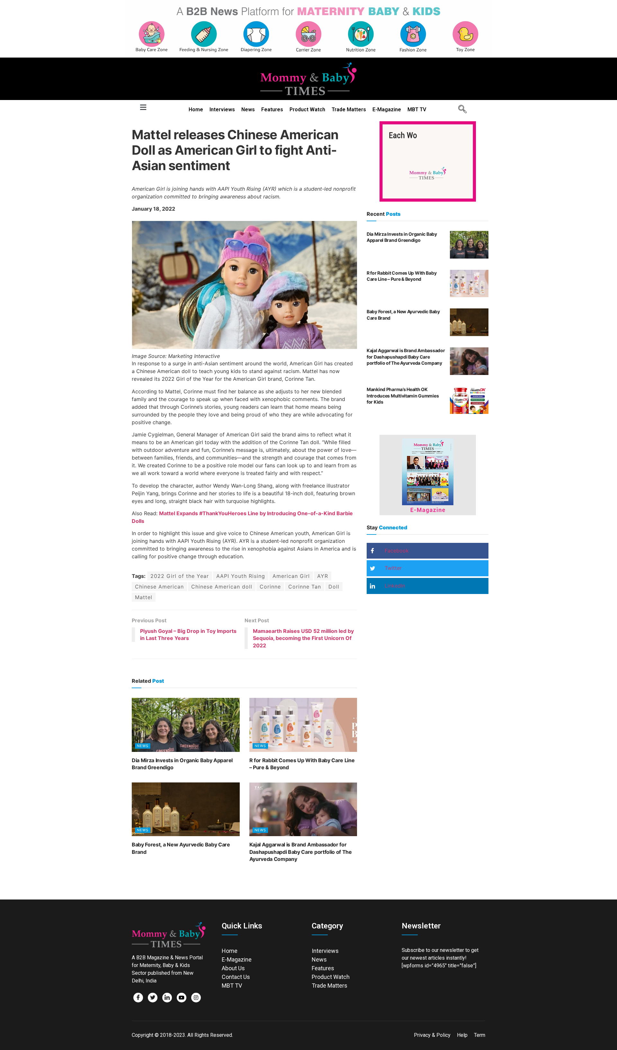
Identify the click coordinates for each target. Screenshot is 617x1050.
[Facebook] (138, 997)
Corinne (270, 586)
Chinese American (159, 586)
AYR (322, 576)
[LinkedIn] (167, 997)
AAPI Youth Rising (240, 576)
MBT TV (416, 109)
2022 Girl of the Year (179, 576)
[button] (143, 108)
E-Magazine (386, 109)
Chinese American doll (221, 586)
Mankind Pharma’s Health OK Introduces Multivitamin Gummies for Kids (403, 396)
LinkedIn (394, 585)
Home (196, 109)
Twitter (392, 568)
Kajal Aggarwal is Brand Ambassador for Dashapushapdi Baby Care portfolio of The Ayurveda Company (300, 851)
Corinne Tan (304, 586)
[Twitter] (152, 997)
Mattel (143, 597)
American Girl (291, 576)
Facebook (396, 550)
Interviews (222, 109)
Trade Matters (349, 109)
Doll (333, 586)
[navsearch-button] (460, 109)
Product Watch (307, 109)
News (248, 109)
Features (272, 109)
